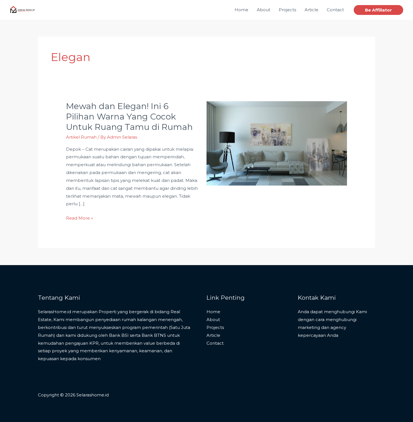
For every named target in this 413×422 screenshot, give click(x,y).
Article (213, 335)
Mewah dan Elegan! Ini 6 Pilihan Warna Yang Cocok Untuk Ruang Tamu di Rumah (129, 116)
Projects (215, 327)
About (213, 319)
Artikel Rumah (81, 137)
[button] (378, 10)
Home (213, 311)
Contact (215, 343)
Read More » (79, 217)
